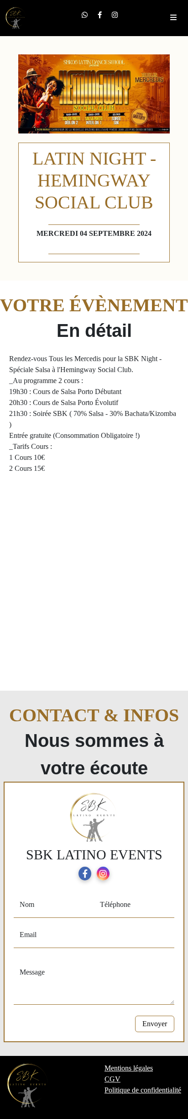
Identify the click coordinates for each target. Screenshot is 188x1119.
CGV (112, 1079)
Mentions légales (128, 1068)
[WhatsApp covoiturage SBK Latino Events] (84, 15)
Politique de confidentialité (142, 1090)
